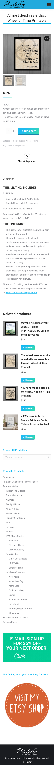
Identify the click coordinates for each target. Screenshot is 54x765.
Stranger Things (16, 545)
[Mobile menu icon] (49, 4)
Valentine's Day (16, 581)
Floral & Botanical (14, 495)
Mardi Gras (14, 586)
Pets (8, 522)
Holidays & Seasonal (15, 572)
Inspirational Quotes (15, 491)
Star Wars (13, 540)
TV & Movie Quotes (15, 536)
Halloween (14, 604)
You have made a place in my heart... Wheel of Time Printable (35, 391)
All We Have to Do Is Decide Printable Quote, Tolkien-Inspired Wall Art (35, 420)
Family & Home (13, 504)
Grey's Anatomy (16, 549)
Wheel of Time (32, 141)
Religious (10, 527)
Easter (12, 595)
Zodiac (9, 531)
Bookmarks (8, 477)
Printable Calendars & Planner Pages (20, 482)
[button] (47, 38)
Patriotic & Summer (18, 599)
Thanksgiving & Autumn (20, 608)
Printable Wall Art (11, 486)
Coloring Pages (10, 622)
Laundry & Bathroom (16, 518)
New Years (14, 577)
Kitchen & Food (13, 513)
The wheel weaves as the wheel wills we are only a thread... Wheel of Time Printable (35, 361)
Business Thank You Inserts (16, 617)
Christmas (14, 613)
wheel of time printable (16, 146)
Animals (10, 500)
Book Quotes (19, 141)
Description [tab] (8, 178)
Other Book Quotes (18, 559)
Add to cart (29, 130)
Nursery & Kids (13, 509)
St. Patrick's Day (16, 590)
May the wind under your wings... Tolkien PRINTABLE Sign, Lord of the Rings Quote (35, 329)
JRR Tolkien (14, 563)
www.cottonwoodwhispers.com (21, 292)
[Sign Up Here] (27, 647)
